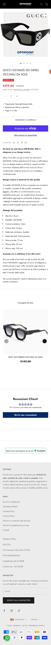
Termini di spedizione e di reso (16, 525)
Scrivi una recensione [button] (25, 415)
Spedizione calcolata (21, 89)
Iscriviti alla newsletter (18, 600)
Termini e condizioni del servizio (16, 520)
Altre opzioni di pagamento (25, 135)
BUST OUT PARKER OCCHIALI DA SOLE (25, 357)
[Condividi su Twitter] (18, 142)
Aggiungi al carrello (25, 120)
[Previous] (6, 341)
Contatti (6, 530)
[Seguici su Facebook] (4, 610)
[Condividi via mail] (26, 142)
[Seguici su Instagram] (11, 610)
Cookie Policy (9, 511)
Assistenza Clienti (10, 506)
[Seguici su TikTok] (19, 610)
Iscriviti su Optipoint (11, 501)
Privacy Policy (9, 516)
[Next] (44, 341)
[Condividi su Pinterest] (22, 142)
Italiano (34, 619)
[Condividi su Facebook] (14, 142)
